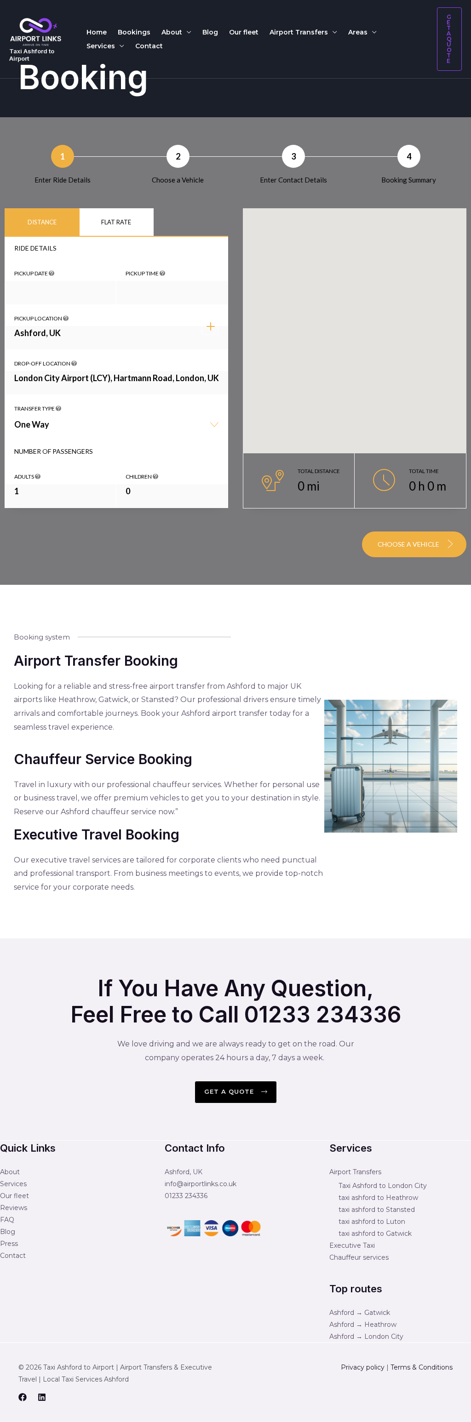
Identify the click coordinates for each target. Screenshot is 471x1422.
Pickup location (38, 318)
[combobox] (116, 428)
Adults (24, 476)
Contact (149, 46)
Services (100, 46)
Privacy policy (363, 1367)
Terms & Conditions (422, 1367)
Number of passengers (53, 451)
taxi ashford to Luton (372, 1221)
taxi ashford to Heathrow (378, 1198)
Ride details (35, 248)
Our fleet (243, 32)
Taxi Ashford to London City (383, 1186)
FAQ (7, 1220)
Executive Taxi (352, 1245)
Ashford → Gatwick (359, 1312)
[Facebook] (22, 1397)
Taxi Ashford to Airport (31, 54)
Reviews (13, 1208)
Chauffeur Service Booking (103, 759)
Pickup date (31, 273)
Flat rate (116, 222)
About (171, 32)
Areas (358, 32)
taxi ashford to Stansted (377, 1209)
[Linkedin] (42, 1397)
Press (9, 1243)
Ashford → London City (366, 1336)
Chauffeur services (359, 1257)
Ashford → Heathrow (362, 1324)
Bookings (134, 32)
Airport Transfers (299, 32)
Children (139, 476)
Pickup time (143, 273)
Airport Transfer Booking (96, 660)
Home (96, 32)
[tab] (42, 222)
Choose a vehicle (409, 544)
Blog (210, 32)
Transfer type (35, 408)
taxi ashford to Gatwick (375, 1233)
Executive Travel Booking (96, 834)
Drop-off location (42, 363)
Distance (42, 222)
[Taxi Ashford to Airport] (36, 31)
